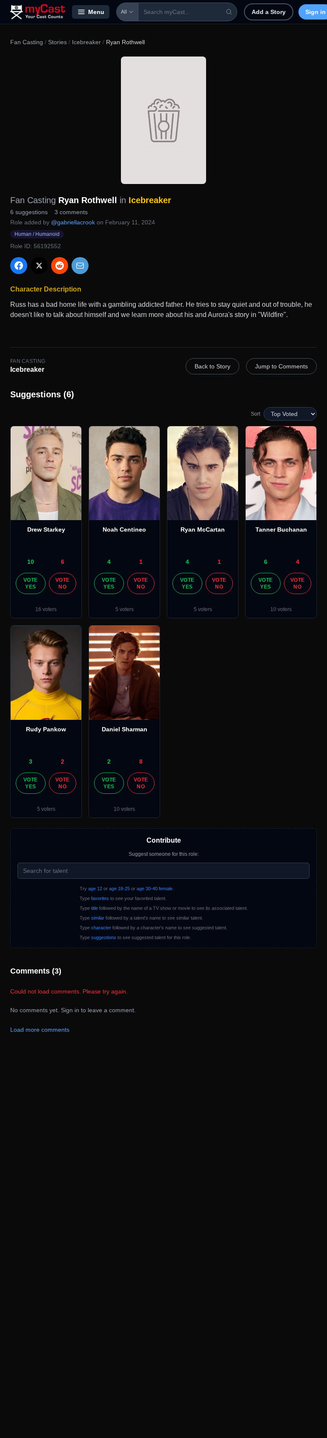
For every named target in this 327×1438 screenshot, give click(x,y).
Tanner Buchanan (281, 529)
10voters (281, 609)
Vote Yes (30, 583)
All (124, 12)
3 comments (71, 212)
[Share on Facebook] (18, 265)
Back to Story (212, 366)
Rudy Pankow (46, 729)
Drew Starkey (46, 529)
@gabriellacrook (73, 222)
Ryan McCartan (203, 529)
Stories (57, 42)
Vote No (62, 583)
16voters (46, 609)
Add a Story (269, 11)
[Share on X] (39, 265)
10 (30, 561)
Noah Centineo (124, 529)
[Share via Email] (80, 265)
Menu (96, 11)
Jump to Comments (281, 366)
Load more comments (39, 1029)
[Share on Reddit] (59, 265)
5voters (124, 609)
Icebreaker (86, 42)
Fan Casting (26, 42)
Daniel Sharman (124, 729)
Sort (255, 414)
